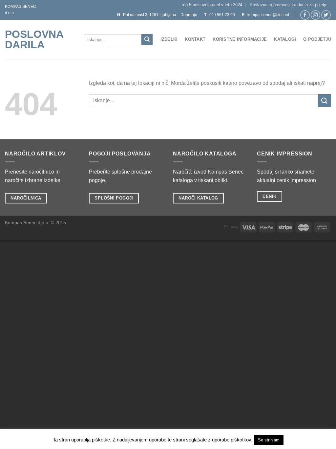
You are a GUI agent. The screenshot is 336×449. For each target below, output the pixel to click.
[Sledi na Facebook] (305, 15)
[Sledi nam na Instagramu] (315, 15)
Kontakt (195, 39)
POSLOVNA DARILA (34, 39)
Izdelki (169, 39)
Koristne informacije (240, 39)
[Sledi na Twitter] (326, 15)
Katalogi (285, 39)
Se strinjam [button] (269, 439)
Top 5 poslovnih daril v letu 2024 (211, 4)
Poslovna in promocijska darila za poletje (288, 4)
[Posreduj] (147, 39)
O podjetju (317, 39)
